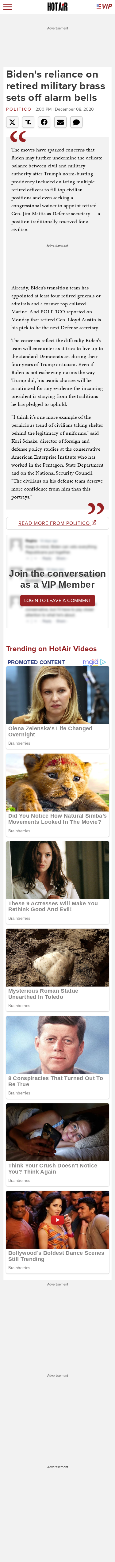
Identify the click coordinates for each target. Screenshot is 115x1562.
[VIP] (104, 7)
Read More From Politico (54, 523)
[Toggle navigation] (7, 7)
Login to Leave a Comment (57, 601)
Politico (20, 109)
